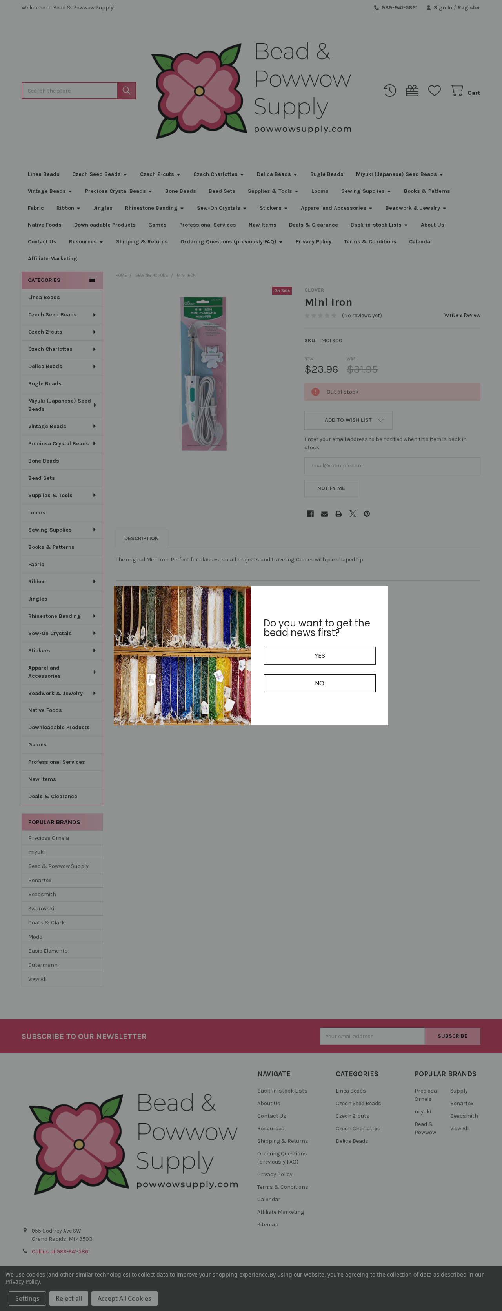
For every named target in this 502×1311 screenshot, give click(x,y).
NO (319, 683)
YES (320, 655)
